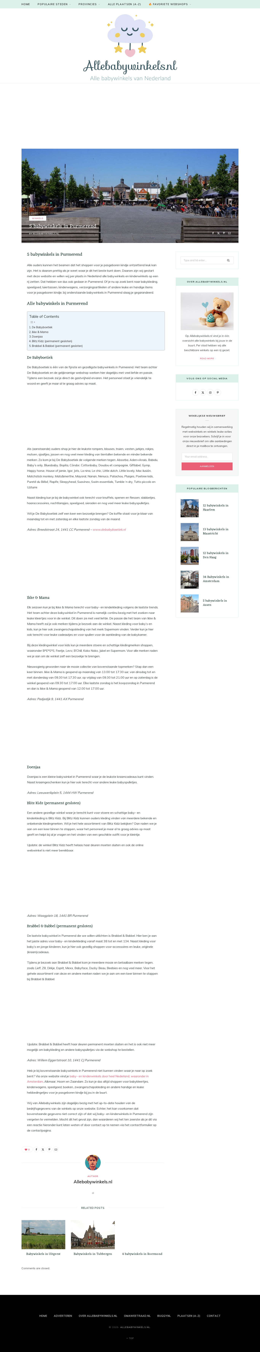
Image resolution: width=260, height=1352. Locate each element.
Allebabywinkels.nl (46, 233)
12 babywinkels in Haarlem (215, 508)
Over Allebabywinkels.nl (98, 1315)
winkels (37, 218)
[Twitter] (218, 233)
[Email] (229, 233)
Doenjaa (37, 336)
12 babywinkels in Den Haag (215, 555)
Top (131, 1338)
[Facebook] (213, 233)
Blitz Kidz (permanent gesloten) (52, 341)
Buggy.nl (164, 1315)
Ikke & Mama (40, 332)
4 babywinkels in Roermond (142, 1254)
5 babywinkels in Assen (215, 603)
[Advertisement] (114, 111)
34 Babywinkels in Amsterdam (216, 579)
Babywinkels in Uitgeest (43, 1254)
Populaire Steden (53, 4)
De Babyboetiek (42, 327)
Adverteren (63, 1315)
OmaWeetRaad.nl (137, 1315)
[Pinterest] (224, 233)
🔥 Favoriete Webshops (168, 4)
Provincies (88, 4)
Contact (214, 1315)
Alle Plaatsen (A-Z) (124, 4)
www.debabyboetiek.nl (109, 529)
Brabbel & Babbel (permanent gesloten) (57, 346)
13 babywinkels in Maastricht (215, 531)
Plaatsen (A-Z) (189, 1315)
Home (26, 4)
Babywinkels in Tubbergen (93, 1254)
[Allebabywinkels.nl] (130, 47)
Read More (207, 358)
